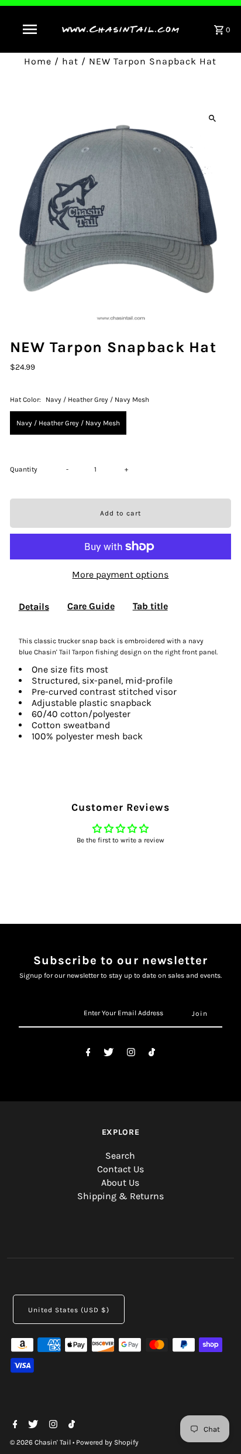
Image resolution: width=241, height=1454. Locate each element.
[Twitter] (108, 1054)
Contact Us (120, 1169)
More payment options (120, 574)
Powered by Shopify (107, 1442)
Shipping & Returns (120, 1196)
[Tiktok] (152, 1054)
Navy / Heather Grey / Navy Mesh (68, 423)
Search (120, 1155)
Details (34, 606)
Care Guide (91, 606)
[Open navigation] (30, 29)
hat (70, 61)
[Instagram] (131, 1054)
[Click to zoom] (212, 118)
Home (37, 61)
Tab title (150, 606)
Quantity (23, 469)
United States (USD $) (68, 1310)
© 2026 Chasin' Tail (41, 1442)
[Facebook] (88, 1054)
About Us (120, 1182)
